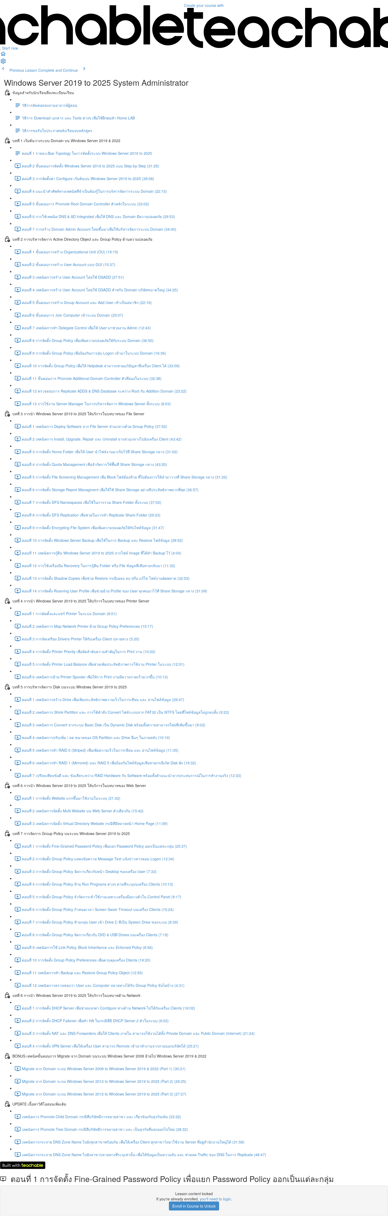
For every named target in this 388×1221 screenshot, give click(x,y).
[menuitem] (3, 62)
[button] (3, 55)
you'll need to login (215, 1198)
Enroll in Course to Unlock (194, 1206)
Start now (10, 48)
